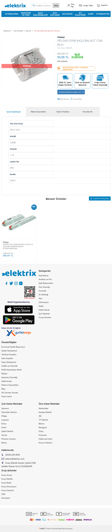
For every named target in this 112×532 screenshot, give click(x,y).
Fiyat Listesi (6, 396)
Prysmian (43, 435)
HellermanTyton (45, 439)
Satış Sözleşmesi (8, 362)
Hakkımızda (6, 381)
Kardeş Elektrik (45, 412)
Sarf (91, 14)
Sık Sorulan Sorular (9, 393)
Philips (6, 242)
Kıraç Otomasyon (8, 486)
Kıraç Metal (6, 483)
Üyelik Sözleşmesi (9, 351)
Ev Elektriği (80, 14)
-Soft (41, 528)
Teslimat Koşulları (9, 354)
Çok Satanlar (44, 314)
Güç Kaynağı (55, 14)
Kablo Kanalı (44, 310)
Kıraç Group (6, 475)
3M (40, 416)
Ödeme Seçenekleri (9, 385)
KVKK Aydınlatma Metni (11, 370)
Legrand (5, 420)
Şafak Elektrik (7, 431)
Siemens (5, 408)
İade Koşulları (7, 358)
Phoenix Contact (8, 439)
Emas (3, 424)
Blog (3, 389)
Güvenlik (67, 14)
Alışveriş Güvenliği (9, 377)
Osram (4, 435)
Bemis (4, 443)
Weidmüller (43, 408)
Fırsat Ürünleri (45, 317)
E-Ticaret (47, 528)
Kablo (41, 306)
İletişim (4, 373)
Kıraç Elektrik (7, 479)
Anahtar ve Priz (26, 14)
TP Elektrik (43, 420)
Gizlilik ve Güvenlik (9, 366)
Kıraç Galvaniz (7, 490)
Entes (3, 427)
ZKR (3, 494)
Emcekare (5, 498)
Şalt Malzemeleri (40, 14)
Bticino (41, 424)
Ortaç (41, 431)
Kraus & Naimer (45, 443)
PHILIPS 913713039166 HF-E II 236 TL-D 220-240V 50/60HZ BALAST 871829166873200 (18, 246)
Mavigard (43, 427)
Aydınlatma (11, 14)
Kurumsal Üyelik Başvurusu (13, 347)
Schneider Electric (9, 412)
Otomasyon (102, 14)
